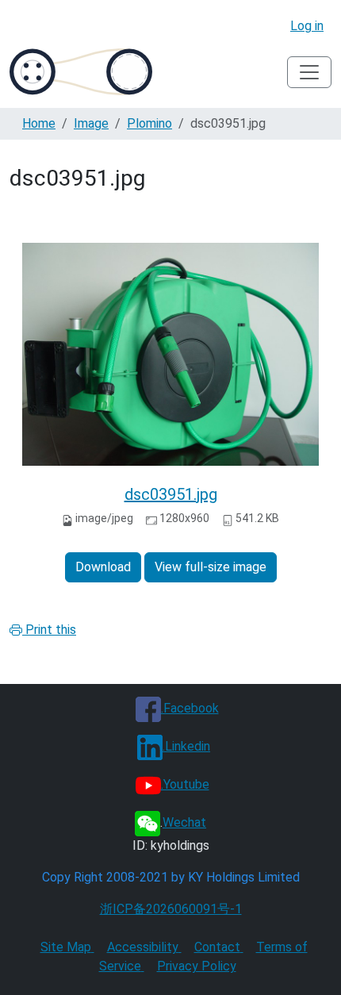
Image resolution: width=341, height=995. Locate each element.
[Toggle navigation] (309, 72)
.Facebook (190, 708)
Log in (307, 25)
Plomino (149, 123)
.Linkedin (186, 746)
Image (91, 123)
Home (39, 123)
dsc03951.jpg (171, 494)
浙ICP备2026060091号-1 (171, 908)
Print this (49, 629)
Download (103, 566)
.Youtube (185, 784)
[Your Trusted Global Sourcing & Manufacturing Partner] (81, 71)
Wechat (184, 822)
